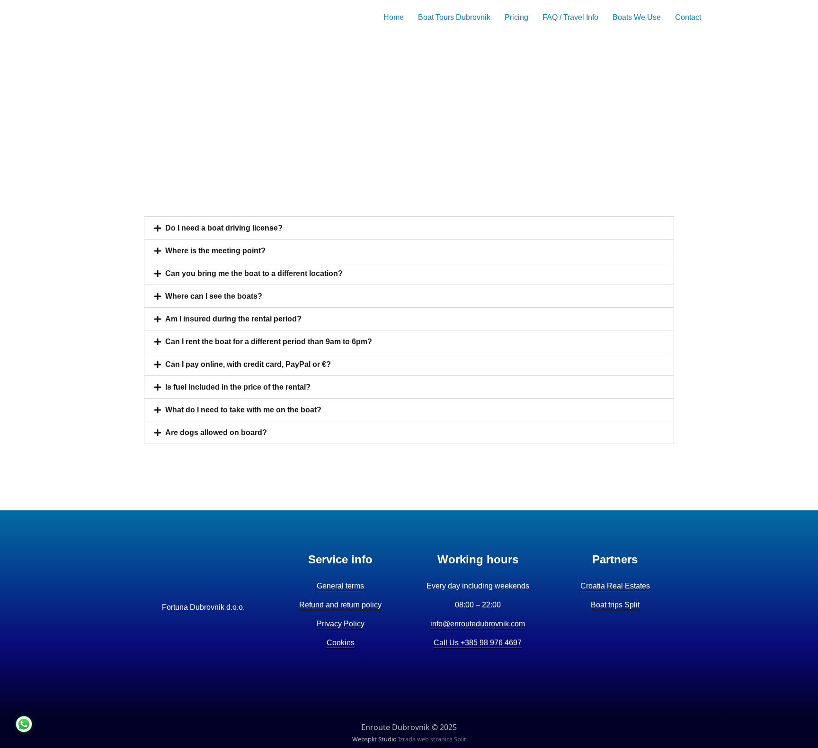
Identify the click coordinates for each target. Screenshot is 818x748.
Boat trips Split (615, 605)
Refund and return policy (340, 605)
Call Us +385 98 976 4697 (478, 643)
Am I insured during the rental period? (233, 319)
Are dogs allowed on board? (216, 432)
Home (393, 17)
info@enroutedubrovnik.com (477, 624)
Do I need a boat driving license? (224, 228)
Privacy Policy (341, 624)
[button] (409, 228)
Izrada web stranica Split (432, 739)
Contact (688, 17)
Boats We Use (637, 17)
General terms (340, 586)
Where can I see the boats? (213, 296)
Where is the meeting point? (215, 251)
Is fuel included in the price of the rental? (238, 387)
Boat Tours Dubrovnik (454, 17)
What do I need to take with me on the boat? (243, 410)
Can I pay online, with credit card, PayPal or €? (248, 364)
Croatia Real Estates (615, 586)
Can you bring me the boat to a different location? (254, 273)
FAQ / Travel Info (570, 17)
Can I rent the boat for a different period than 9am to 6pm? (268, 342)
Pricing (516, 17)
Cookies (341, 643)
